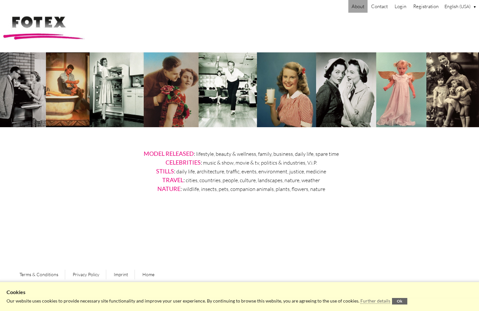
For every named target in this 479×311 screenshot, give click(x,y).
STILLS (165, 171)
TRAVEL (172, 179)
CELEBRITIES (183, 162)
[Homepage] (239, 32)
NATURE (169, 188)
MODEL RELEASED (169, 153)
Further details (375, 301)
